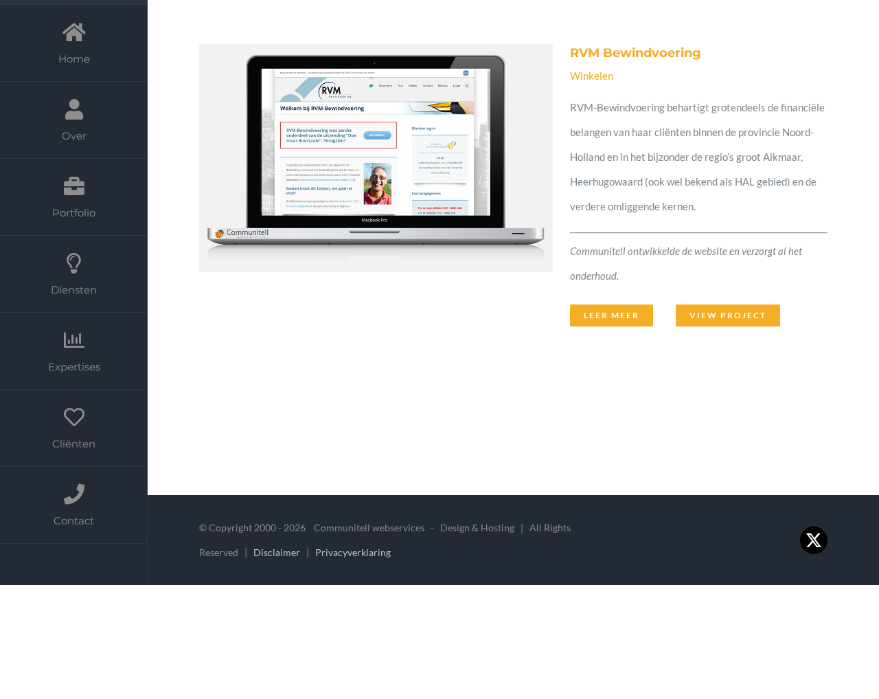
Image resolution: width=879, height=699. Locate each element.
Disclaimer (277, 552)
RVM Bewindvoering (346, 176)
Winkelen (591, 75)
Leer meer (611, 315)
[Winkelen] (371, 190)
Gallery (395, 176)
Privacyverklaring (353, 552)
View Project (727, 315)
